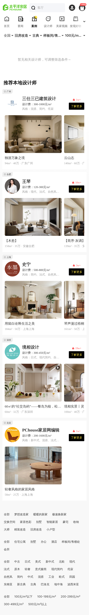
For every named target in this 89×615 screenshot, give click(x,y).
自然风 (8, 576)
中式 (30, 576)
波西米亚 (73, 584)
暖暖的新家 (40, 514)
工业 (51, 576)
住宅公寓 (20, 541)
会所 (7, 549)
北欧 (62, 561)
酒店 (54, 541)
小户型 (51, 529)
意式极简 (41, 569)
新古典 (21, 584)
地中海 (58, 584)
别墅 (39, 522)
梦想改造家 (21, 514)
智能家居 (52, 522)
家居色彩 (25, 522)
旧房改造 (36, 529)
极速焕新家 (59, 514)
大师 (7, 529)
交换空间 (9, 522)
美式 (38, 561)
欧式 (62, 576)
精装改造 (20, 529)
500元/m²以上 (37, 604)
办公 (44, 541)
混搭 (41, 576)
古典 (33, 584)
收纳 (76, 522)
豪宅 (65, 522)
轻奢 (27, 569)
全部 (7, 514)
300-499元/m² (14, 604)
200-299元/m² (70, 596)
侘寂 (70, 569)
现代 (72, 561)
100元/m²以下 (23, 596)
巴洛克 (45, 584)
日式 (27, 561)
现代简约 (57, 569)
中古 (17, 561)
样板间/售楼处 (71, 541)
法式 (7, 569)
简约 (20, 576)
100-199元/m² (46, 596)
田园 (72, 576)
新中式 (50, 561)
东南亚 (8, 584)
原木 (17, 569)
